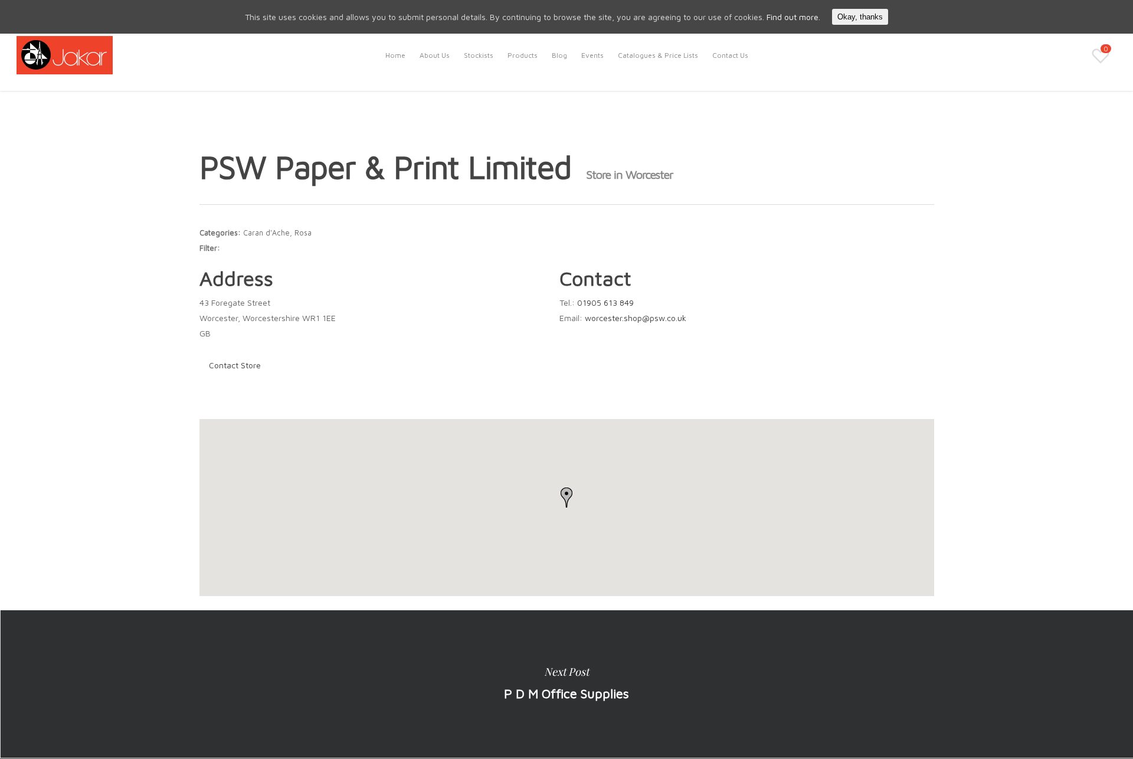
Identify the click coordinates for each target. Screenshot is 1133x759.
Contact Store (235, 365)
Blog (559, 55)
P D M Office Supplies (566, 684)
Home (395, 55)
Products (522, 55)
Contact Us (730, 55)
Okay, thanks (860, 16)
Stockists (478, 55)
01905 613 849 (605, 302)
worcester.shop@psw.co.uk (635, 318)
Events (592, 55)
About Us (435, 55)
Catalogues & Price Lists (658, 55)
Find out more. (793, 17)
